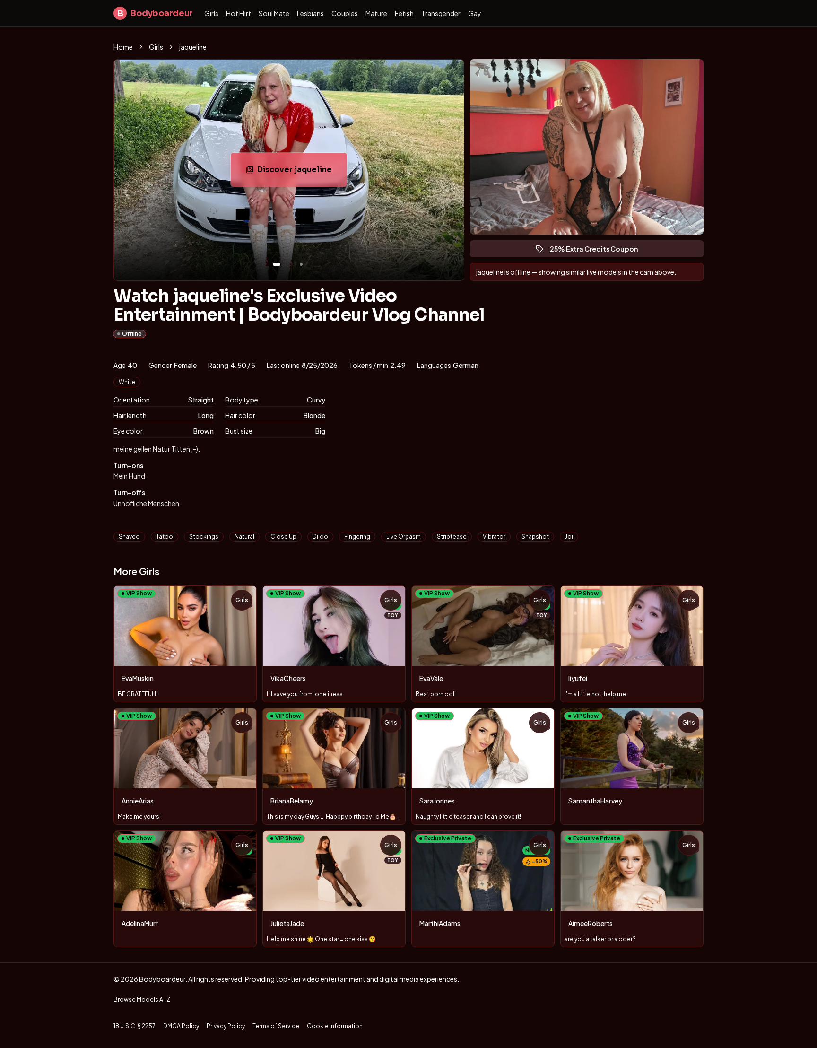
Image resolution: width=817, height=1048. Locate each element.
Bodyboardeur (155, 13)
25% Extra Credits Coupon (598, 251)
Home (123, 47)
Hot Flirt (238, 13)
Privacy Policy (226, 1026)
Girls (211, 13)
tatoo (164, 536)
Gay (474, 13)
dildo (320, 536)
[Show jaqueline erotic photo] (276, 264)
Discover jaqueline (302, 172)
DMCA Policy (181, 1026)
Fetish (404, 13)
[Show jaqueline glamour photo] (301, 264)
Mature (376, 13)
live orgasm (403, 536)
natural (244, 536)
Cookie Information (335, 1026)
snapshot (535, 536)
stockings (203, 536)
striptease (452, 536)
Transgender (441, 13)
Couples (344, 13)
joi (569, 536)
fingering (357, 536)
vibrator (494, 536)
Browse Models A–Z (141, 999)
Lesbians (310, 13)
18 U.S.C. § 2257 (134, 1026)
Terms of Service (275, 1026)
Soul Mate (274, 13)
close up (283, 536)
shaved (129, 536)
